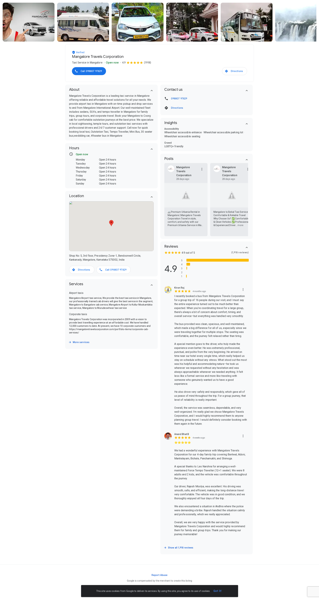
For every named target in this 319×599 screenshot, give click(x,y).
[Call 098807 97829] (89, 71)
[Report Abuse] (159, 575)
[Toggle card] (151, 90)
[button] (74, 52)
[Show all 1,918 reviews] (179, 548)
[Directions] (234, 71)
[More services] (79, 342)
